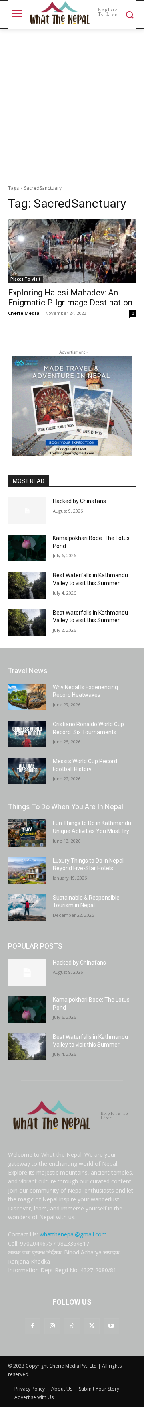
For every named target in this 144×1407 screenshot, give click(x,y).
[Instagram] (52, 1326)
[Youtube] (111, 1326)
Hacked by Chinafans (79, 501)
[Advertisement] (72, 104)
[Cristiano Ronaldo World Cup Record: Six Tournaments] (27, 734)
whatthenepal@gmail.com (73, 1234)
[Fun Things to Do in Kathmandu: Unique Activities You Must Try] (27, 832)
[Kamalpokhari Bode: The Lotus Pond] (27, 548)
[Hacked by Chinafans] (27, 510)
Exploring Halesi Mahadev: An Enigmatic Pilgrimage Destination (70, 297)
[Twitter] (92, 1326)
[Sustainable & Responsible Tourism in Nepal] (27, 907)
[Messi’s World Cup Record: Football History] (27, 771)
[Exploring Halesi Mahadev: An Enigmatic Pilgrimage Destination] (72, 251)
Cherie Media (24, 313)
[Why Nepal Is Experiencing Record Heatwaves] (27, 697)
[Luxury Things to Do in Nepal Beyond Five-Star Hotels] (27, 870)
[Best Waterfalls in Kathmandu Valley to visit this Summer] (27, 585)
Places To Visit (25, 279)
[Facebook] (32, 1326)
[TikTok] (72, 1326)
